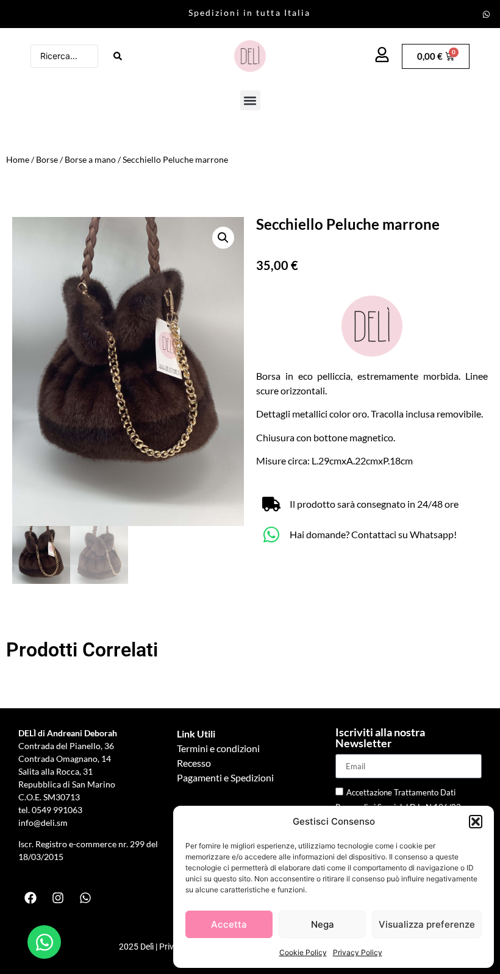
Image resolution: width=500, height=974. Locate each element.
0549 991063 (58, 810)
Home (17, 159)
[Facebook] (30, 898)
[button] (476, 822)
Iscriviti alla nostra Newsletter (380, 738)
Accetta (229, 924)
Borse (47, 159)
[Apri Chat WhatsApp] (44, 942)
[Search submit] (117, 56)
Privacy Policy (357, 952)
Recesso (194, 763)
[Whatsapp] (486, 14)
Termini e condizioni (218, 748)
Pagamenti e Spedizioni (225, 777)
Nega (322, 924)
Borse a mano (90, 159)
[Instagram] (58, 898)
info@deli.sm (43, 822)
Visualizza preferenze (427, 924)
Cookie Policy (303, 952)
